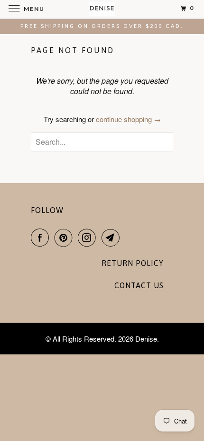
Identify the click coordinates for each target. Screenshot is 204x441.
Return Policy (133, 263)
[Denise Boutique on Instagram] (89, 238)
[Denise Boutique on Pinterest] (65, 238)
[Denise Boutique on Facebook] (42, 238)
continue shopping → (128, 119)
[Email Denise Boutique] (112, 238)
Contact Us (139, 285)
